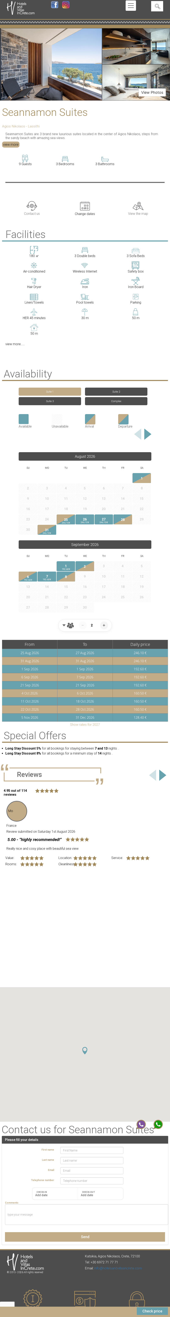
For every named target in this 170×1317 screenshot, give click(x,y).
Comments (11, 1202)
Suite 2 (116, 391)
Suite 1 (50, 391)
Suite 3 (50, 401)
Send (85, 1237)
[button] (85, 1050)
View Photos (152, 92)
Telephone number (42, 1180)
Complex (116, 401)
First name (47, 1149)
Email (51, 1170)
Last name (48, 1159)
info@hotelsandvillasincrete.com (118, 1268)
